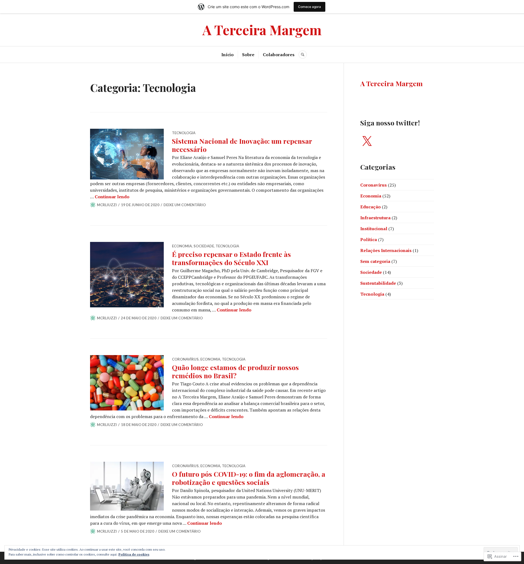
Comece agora (309, 7)
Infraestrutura (375, 218)
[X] (366, 141)
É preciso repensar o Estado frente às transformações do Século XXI (231, 258)
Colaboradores (278, 55)
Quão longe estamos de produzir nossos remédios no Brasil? (235, 371)
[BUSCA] (303, 54)
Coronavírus (185, 359)
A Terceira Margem (262, 29)
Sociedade (203, 246)
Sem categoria (375, 261)
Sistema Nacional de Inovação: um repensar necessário (242, 145)
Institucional (373, 229)
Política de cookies (133, 554)
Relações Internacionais (386, 250)
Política (368, 239)
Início (227, 55)
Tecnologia (183, 133)
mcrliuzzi (107, 205)
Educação (370, 207)
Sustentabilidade (378, 283)
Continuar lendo (112, 197)
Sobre (248, 55)
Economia (182, 246)
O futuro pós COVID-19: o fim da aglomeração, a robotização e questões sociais (248, 478)
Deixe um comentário (184, 205)
